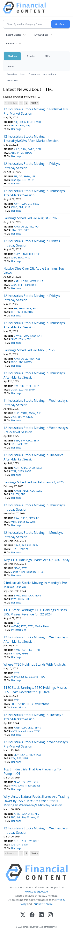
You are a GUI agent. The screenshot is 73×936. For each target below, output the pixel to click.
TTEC (24, 568)
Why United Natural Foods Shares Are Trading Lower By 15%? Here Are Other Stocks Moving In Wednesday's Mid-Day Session (36, 800)
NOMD (28, 362)
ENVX (25, 254)
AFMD (17, 813)
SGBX (13, 257)
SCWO (14, 207)
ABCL (24, 226)
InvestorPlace (18, 630)
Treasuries (12, 80)
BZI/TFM (28, 312)
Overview (12, 74)
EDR (23, 494)
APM (37, 813)
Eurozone (30, 284)
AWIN (17, 650)
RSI (23, 782)
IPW (13, 653)
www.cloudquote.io (36, 891)
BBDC (14, 362)
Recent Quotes (13, 34)
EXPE (26, 230)
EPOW (32, 413)
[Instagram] (50, 915)
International (49, 74)
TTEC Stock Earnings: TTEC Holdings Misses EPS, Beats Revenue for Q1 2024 (35, 689)
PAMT (14, 339)
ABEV (31, 358)
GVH (28, 308)
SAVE (29, 782)
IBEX (13, 312)
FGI (16, 308)
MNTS (14, 731)
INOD (33, 335)
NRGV (32, 755)
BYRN (17, 595)
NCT (20, 444)
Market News (18, 572)
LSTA (13, 230)
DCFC (36, 841)
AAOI (17, 226)
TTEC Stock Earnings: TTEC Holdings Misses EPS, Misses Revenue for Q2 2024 (35, 612)
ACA (37, 226)
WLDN (31, 180)
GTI (21, 176)
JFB (33, 176)
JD (38, 817)
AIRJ (16, 122)
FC (37, 518)
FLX (38, 413)
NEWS (33, 281)
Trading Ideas (32, 785)
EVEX (24, 595)
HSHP (36, 386)
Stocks (30, 55)
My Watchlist (41, 34)
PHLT (40, 281)
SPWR (32, 389)
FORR (37, 254)
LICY (16, 755)
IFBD (13, 817)
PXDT (13, 521)
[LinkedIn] (41, 915)
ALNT (17, 841)
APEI (30, 813)
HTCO (36, 308)
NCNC (23, 755)
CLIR (23, 727)
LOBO (24, 281)
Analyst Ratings (19, 676)
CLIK (23, 203)
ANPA (17, 254)
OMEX (14, 389)
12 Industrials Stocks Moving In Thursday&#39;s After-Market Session (31, 138)
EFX (17, 494)
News (23, 74)
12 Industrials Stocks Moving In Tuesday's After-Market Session (33, 457)
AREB (17, 727)
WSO (28, 257)
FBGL (36, 203)
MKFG (25, 653)
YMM (25, 758)
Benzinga (16, 129)
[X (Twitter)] (23, 915)
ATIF (24, 841)
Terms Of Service (42, 904)
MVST (13, 417)
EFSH (36, 440)
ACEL (39, 490)
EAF (24, 545)
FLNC (30, 122)
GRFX (22, 308)
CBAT (17, 545)
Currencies (34, 74)
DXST (39, 467)
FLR (31, 254)
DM (26, 844)
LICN (30, 595)
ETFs (47, 55)
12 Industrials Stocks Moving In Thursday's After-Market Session (34, 193)
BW (16, 386)
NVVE (28, 471)
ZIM (19, 758)
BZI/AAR (33, 676)
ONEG (29, 417)
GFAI (38, 149)
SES (14, 549)
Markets (12, 55)
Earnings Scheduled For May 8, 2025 (29, 350)
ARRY (17, 203)
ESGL (13, 444)
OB (12, 494)
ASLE (16, 149)
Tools (11, 66)
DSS (30, 203)
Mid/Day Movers (26, 817)
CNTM (23, 413)
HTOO (28, 152)
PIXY (38, 755)
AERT (16, 467)
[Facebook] (32, 915)
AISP (24, 813)
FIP (15, 176)
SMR (21, 207)
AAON (17, 490)
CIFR (20, 230)
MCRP (28, 339)
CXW (16, 518)
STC (21, 362)
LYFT (39, 335)
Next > (34, 102)
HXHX (27, 176)
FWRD (37, 122)
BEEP (16, 440)
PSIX (20, 339)
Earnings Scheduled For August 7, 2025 (31, 218)
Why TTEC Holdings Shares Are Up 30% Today (36, 560)
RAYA (13, 599)
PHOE (14, 125)
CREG (23, 122)
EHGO (24, 518)
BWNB (17, 335)
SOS (35, 782)
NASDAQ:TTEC (18, 626)
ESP (29, 545)
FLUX (23, 149)
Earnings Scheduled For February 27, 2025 (34, 482)
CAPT (25, 650)
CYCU (29, 440)
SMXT (29, 599)
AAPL (17, 281)
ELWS (32, 518)
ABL (31, 226)
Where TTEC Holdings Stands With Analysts (35, 664)
